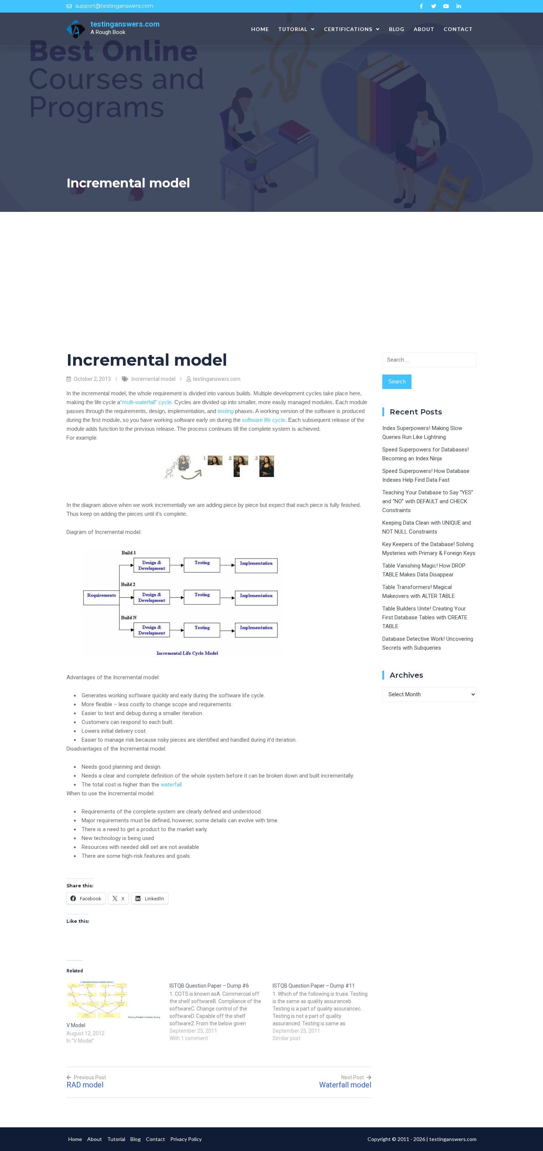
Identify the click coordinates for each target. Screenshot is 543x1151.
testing (225, 411)
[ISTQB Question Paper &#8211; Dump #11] (324, 1011)
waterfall (171, 784)
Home (260, 29)
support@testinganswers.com (114, 6)
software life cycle (263, 420)
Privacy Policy (186, 1139)
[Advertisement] (271, 267)
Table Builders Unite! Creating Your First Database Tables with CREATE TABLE (424, 617)
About (424, 29)
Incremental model (153, 379)
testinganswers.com (125, 24)
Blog (396, 29)
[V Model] (114, 1001)
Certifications (348, 29)
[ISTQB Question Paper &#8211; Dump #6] (221, 1011)
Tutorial (292, 29)
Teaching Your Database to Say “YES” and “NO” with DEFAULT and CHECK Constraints (427, 501)
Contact (458, 29)
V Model (75, 1025)
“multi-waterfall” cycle (145, 402)
